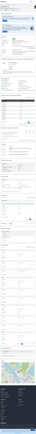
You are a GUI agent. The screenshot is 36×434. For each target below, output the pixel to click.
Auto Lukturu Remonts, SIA (13, 62)
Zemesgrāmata (20, 401)
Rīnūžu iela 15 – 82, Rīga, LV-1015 (17, 51)
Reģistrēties (20, 395)
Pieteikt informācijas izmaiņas (30, 223)
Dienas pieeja (20, 392)
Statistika (2, 413)
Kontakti (2, 419)
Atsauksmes (2, 418)
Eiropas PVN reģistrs (31, 48)
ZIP (18, 312)
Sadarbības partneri (4, 416)
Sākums (1, 4)
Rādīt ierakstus (30, 97)
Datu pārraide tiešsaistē (4, 392)
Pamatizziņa (2, 390)
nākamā (33, 122)
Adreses (2, 404)
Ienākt (31, 1)
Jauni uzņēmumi (20, 404)
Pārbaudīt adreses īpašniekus (30, 51)
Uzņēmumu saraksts (7, 4)
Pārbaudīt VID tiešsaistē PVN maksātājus (28, 46)
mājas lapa (11, 69)
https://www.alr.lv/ (11, 66)
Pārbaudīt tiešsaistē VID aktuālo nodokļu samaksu (28, 140)
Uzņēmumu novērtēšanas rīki (5, 395)
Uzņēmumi (2, 401)
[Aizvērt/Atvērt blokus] (35, 6)
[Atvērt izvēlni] (35, 2)
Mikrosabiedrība (16, 8)
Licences (2, 415)
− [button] (2, 365)
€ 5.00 (5, 20)
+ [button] (2, 363)
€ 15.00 (5, 31)
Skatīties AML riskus (5, 88)
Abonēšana (20, 390)
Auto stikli (11, 146)
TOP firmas (2, 407)
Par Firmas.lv (3, 412)
